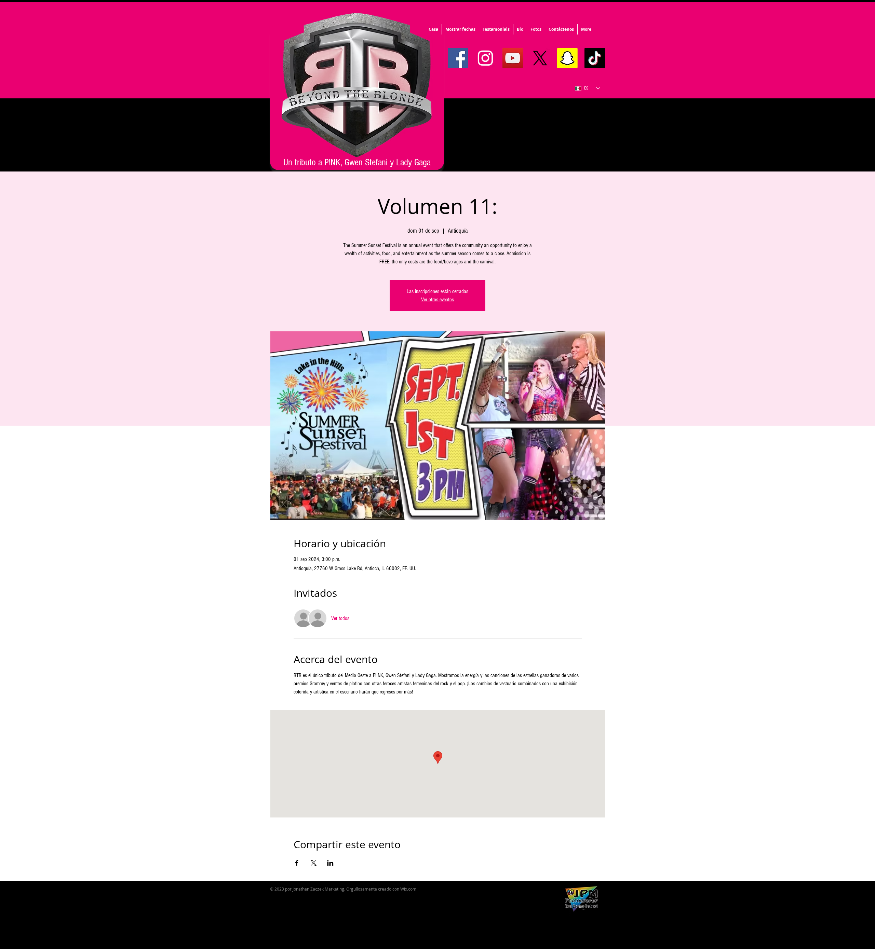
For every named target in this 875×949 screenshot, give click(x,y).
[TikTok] (594, 58)
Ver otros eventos (437, 300)
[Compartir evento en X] (313, 863)
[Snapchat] (567, 58)
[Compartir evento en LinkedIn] (330, 863)
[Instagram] (485, 58)
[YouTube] (512, 58)
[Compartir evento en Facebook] (297, 863)
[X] (540, 58)
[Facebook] (458, 58)
